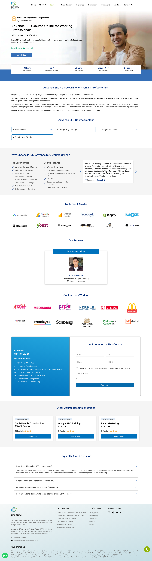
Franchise (117, 5)
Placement (105, 5)
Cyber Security (63, 5)
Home (30, 5)
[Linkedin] (109, 513)
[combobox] (77, 362)
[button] (50, 4)
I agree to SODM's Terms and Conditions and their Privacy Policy (104, 368)
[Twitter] (117, 513)
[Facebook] (113, 513)
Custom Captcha (83, 373)
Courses (49, 5)
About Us (39, 5)
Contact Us (128, 5)
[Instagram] (121, 513)
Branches (78, 5)
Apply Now (105, 385)
